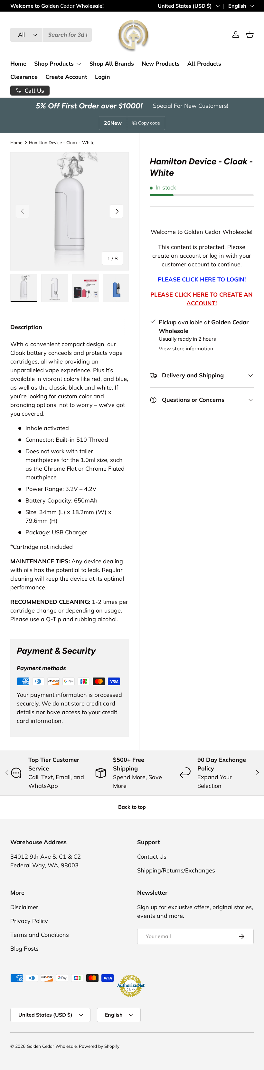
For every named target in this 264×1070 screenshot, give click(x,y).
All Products (204, 64)
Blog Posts (24, 948)
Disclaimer (24, 907)
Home (18, 64)
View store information (186, 348)
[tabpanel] (69, 481)
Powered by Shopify (99, 1046)
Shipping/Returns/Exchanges (176, 870)
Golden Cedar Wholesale (52, 1046)
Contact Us (151, 856)
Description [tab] (26, 327)
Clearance (24, 77)
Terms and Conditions (39, 934)
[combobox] (51, 35)
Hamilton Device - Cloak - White (61, 142)
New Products (161, 64)
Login (102, 77)
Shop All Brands (112, 64)
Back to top (132, 807)
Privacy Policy (29, 921)
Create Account (66, 77)
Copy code (149, 123)
